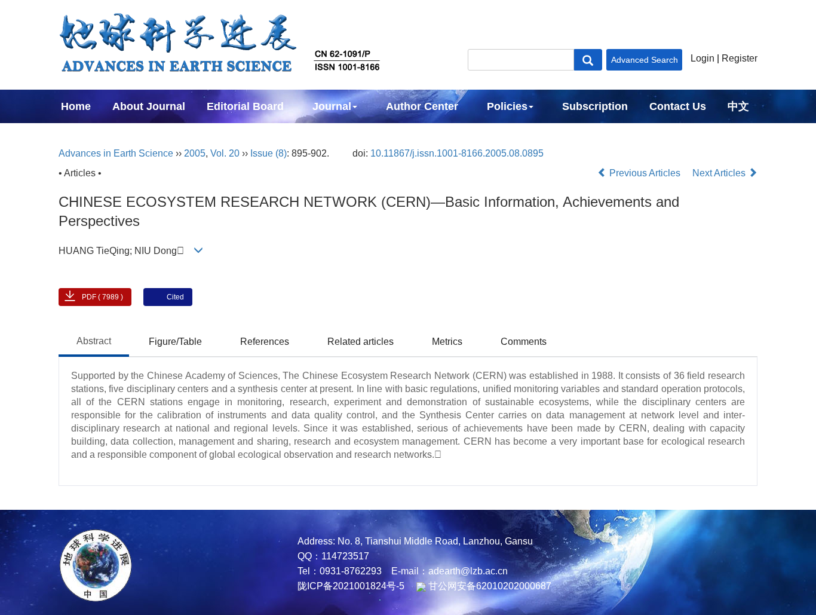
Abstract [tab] (93, 341)
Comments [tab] (524, 341)
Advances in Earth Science (116, 153)
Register (739, 58)
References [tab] (264, 341)
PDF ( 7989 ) (102, 297)
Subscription (595, 106)
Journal (331, 106)
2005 (194, 153)
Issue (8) (268, 153)
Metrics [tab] (447, 341)
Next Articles (720, 173)
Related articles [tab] (360, 341)
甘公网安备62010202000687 (488, 586)
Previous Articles (645, 173)
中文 (738, 106)
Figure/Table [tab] (175, 341)
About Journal (148, 106)
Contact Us (677, 106)
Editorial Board (245, 106)
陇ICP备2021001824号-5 (350, 586)
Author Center (422, 106)
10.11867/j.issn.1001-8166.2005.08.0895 (457, 153)
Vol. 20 (225, 153)
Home (76, 106)
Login (702, 58)
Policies (507, 106)
